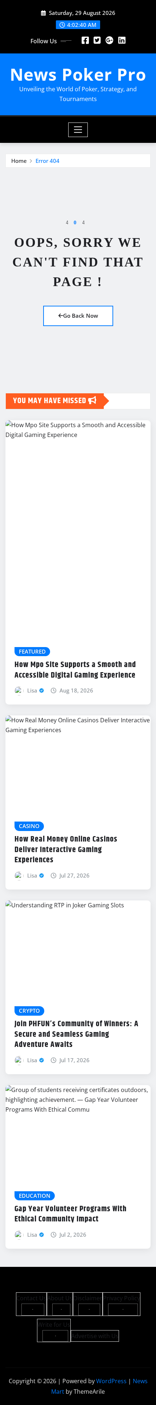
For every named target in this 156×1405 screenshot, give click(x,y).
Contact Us (31, 1298)
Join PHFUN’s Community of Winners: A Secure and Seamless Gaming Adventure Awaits (77, 1034)
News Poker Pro (78, 74)
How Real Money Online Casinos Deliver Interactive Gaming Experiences (66, 849)
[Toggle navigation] (78, 130)
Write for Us (53, 1325)
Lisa (32, 690)
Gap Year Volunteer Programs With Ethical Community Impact (71, 1214)
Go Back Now (80, 315)
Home (19, 160)
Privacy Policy (121, 1298)
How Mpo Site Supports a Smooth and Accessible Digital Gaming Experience (75, 670)
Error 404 (47, 160)
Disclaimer (87, 1298)
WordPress (111, 1381)
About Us (60, 1298)
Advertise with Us (95, 1336)
